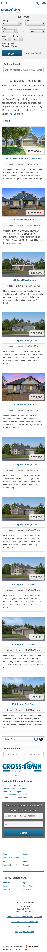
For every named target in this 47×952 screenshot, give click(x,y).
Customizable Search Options (15, 788)
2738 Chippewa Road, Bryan (23, 340)
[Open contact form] (44, 2)
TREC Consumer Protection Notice (24, 921)
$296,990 (36, 517)
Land (15, 46)
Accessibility (7, 949)
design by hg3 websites (24, 931)
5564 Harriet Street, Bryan (23, 279)
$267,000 (35, 151)
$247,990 (36, 697)
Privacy (25, 949)
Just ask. (19, 113)
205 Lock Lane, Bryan (23, 219)
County (5, 20)
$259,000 (35, 212)
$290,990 (36, 577)
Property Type (8, 43)
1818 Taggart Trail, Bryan (23, 644)
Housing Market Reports (12, 791)
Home (6, 46)
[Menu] (43, 10)
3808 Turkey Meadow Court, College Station (24, 158)
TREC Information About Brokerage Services (24, 916)
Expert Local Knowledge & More (15, 797)
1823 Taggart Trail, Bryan (23, 584)
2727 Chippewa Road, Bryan (23, 524)
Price (4, 28)
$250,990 (36, 637)
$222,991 (36, 333)
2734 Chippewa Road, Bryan (23, 464)
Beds (4, 35)
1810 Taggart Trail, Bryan (23, 704)
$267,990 (36, 457)
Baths (15, 35)
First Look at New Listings (13, 785)
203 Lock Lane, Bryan (23, 404)
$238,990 (36, 272)
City (27, 20)
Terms (17, 949)
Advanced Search (33, 52)
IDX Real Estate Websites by (14, 946)
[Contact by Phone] (38, 2)
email (17, 775)
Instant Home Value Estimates (15, 794)
